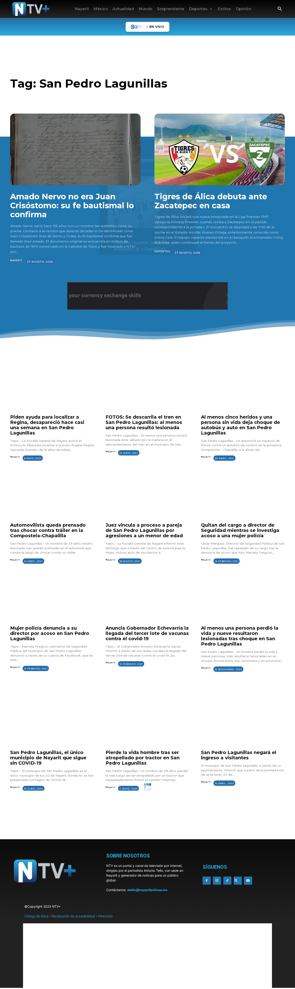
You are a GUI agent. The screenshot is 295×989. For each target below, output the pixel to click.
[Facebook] (207, 881)
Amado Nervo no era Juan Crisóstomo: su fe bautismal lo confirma (72, 205)
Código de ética (36, 916)
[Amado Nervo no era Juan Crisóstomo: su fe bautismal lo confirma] (75, 149)
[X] (238, 881)
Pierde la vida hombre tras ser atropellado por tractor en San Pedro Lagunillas (143, 758)
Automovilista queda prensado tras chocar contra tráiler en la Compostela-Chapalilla (48, 530)
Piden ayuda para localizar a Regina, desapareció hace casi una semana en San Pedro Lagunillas (47, 425)
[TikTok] (227, 881)
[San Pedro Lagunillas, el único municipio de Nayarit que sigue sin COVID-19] (52, 722)
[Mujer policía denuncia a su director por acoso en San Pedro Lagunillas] (52, 598)
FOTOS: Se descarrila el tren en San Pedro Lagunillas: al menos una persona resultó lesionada (144, 422)
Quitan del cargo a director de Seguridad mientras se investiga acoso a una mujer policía (240, 530)
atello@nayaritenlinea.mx (147, 890)
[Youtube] (248, 881)
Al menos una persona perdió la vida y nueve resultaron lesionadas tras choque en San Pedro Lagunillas (239, 636)
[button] (279, 9)
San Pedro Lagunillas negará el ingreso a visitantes (238, 755)
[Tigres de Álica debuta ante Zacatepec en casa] (219, 149)
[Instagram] (217, 881)
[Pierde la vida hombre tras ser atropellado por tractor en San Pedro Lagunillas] (147, 722)
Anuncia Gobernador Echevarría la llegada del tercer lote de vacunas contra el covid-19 (147, 633)
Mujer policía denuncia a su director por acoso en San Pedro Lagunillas (49, 633)
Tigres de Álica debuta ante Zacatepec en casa (210, 201)
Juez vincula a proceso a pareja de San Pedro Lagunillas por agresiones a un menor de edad (144, 530)
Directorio (105, 916)
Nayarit (16, 260)
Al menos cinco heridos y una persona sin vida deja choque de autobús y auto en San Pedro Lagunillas (240, 425)
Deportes (162, 251)
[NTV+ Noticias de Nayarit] (31, 9)
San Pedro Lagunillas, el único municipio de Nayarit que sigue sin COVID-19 (48, 758)
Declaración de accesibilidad (73, 916)
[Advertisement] (147, 826)
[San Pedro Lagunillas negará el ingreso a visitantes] (243, 722)
